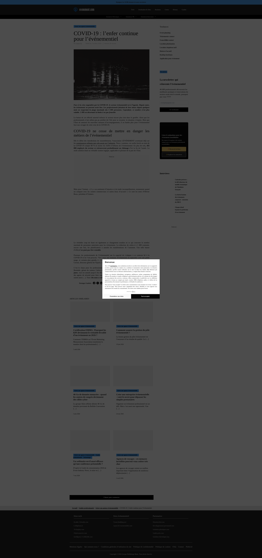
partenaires (113, 266)
